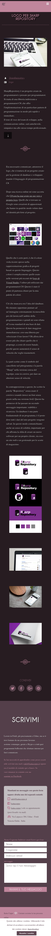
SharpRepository (17, 78)
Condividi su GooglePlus (30, 688)
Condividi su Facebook (21, 688)
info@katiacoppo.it (32, 763)
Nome (6, 839)
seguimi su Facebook (12, 776)
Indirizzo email (24, 839)
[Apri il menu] (44, 4)
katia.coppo (16, 808)
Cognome (14, 839)
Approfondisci (33, 929)
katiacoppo (15, 803)
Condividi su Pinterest (38, 688)
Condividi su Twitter (12, 688)
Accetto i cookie (26, 933)
